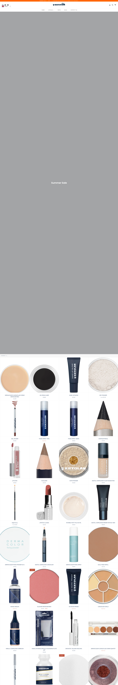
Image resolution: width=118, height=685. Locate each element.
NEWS (59, 10)
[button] (6, 6)
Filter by (3, 355)
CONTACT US (74, 10)
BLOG (65, 10)
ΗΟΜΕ (43, 10)
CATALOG (50, 10)
